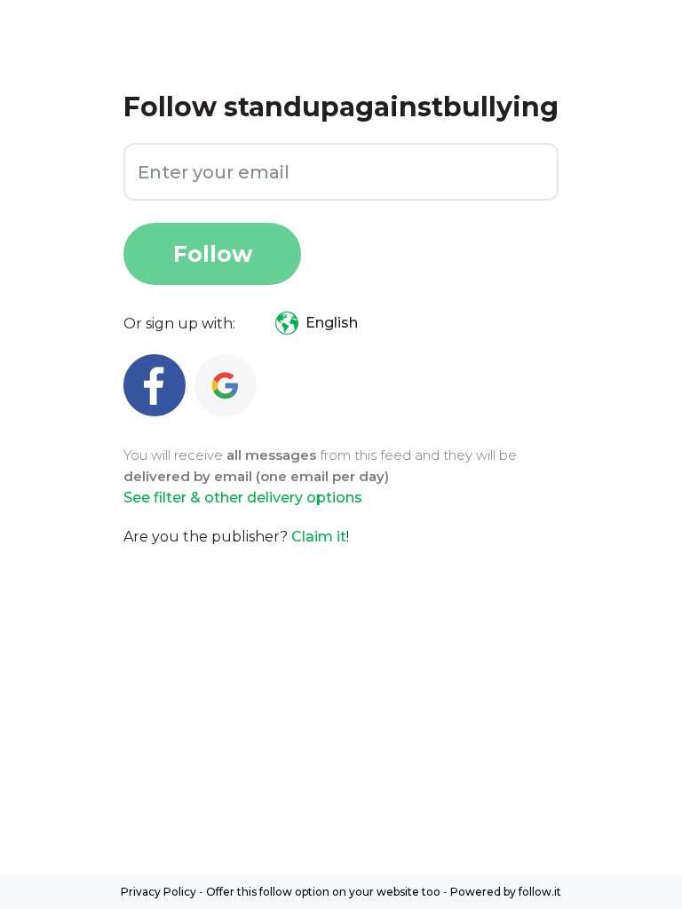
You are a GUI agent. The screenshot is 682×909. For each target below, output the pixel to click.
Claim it (318, 536)
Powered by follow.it (505, 891)
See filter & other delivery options (242, 497)
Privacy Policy (158, 891)
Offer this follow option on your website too (323, 891)
